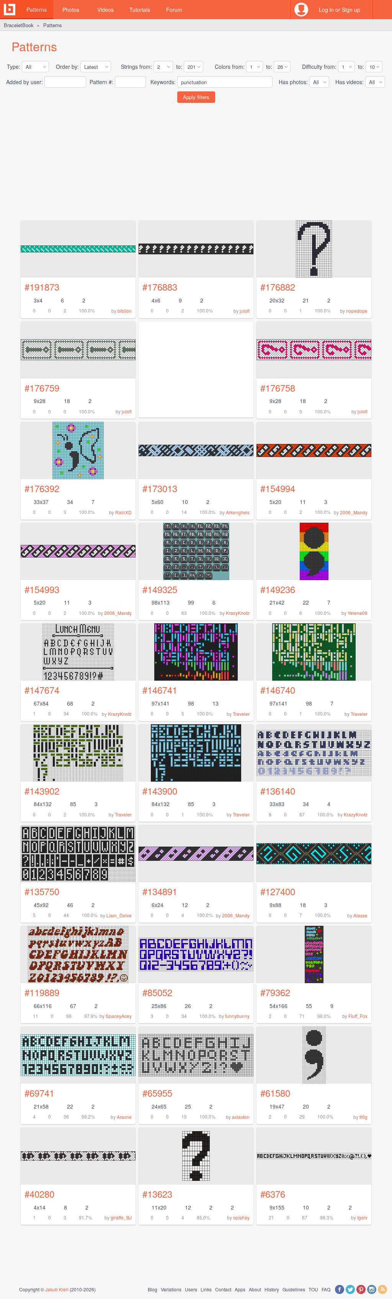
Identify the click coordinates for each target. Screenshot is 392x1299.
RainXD (123, 512)
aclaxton (241, 1117)
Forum (174, 9)
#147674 (41, 689)
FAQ (326, 1289)
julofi (245, 310)
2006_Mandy (354, 512)
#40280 (39, 1193)
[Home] (9, 9)
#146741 (159, 689)
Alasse (360, 915)
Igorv (362, 1217)
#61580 (275, 1092)
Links (206, 1289)
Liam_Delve (119, 915)
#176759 (41, 387)
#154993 (41, 589)
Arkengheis (238, 512)
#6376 (272, 1193)
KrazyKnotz (238, 613)
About (255, 1289)
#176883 (159, 286)
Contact (223, 1289)
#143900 (159, 790)
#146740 (277, 689)
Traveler (241, 713)
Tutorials (139, 9)
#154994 (277, 488)
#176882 (277, 286)
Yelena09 (358, 613)
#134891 (159, 891)
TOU (313, 1289)
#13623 (157, 1193)
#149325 (159, 589)
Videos (105, 9)
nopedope (357, 310)
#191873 (41, 286)
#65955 (157, 1092)
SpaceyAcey (119, 1016)
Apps (240, 1289)
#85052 (157, 992)
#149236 (277, 589)
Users (191, 1289)
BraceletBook (19, 25)
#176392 (41, 488)
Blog (152, 1289)
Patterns (36, 9)
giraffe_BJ (121, 1217)
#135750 (41, 891)
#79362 (275, 992)
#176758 (277, 387)
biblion (125, 310)
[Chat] (382, 9)
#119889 (41, 992)
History (272, 1289)
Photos (70, 9)
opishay (241, 1217)
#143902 (41, 790)
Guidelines (294, 1289)
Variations (171, 1289)
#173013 (159, 488)
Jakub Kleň (57, 1289)
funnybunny (237, 1016)
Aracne (124, 1117)
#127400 (277, 891)
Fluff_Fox (358, 1016)
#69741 (39, 1092)
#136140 (277, 790)
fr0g (363, 1117)
